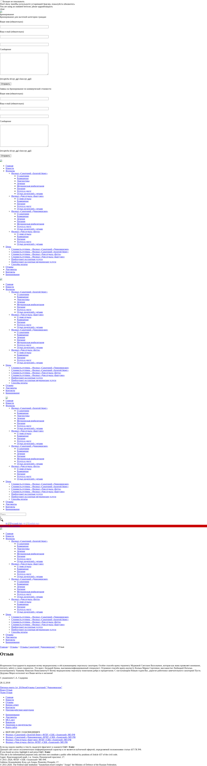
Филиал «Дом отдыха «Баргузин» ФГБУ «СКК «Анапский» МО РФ (38, 739)
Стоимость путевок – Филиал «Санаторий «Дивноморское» (40, 249)
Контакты (10, 272)
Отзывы (9, 267)
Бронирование (13, 274)
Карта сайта (11, 727)
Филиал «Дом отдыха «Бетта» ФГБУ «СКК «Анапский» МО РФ (37, 742)
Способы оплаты (19, 264)
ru (7, 523)
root (25, 687)
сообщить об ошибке (10, 526)
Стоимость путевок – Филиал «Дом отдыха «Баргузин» (38, 257)
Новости (10, 168)
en (24, 523)
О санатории (23, 176)
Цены (8, 246)
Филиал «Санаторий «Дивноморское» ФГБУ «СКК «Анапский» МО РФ (41, 737)
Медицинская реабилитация (30, 186)
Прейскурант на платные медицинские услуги (33, 262)
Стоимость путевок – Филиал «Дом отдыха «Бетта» (36, 254)
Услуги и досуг (24, 191)
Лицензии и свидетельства (18, 725)
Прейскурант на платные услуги (27, 259)
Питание (21, 188)
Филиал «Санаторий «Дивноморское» (29, 211)
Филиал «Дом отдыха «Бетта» (25, 231)
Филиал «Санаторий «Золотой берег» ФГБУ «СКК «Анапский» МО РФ (40, 734)
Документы (11, 269)
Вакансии (10, 722)
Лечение (21, 183)
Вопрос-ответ (12, 705)
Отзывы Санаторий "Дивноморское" (44, 687)
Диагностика (23, 181)
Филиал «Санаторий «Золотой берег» (29, 173)
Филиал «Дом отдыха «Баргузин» (27, 196)
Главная (9, 166)
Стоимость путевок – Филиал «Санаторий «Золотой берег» (40, 252)
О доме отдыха (24, 198)
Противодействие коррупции (20, 710)
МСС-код (10, 720)
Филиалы (10, 171)
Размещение (23, 178)
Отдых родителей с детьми (30, 193)
